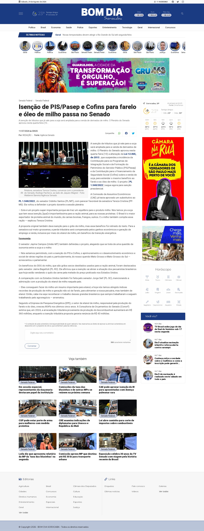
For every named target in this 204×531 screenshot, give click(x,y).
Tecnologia (127, 27)
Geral (140, 27)
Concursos (170, 27)
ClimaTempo (178, 105)
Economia (56, 27)
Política (32, 27)
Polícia (80, 27)
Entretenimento (110, 27)
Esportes (93, 27)
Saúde (69, 27)
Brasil (43, 27)
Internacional (154, 27)
